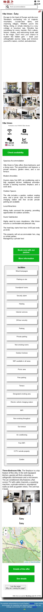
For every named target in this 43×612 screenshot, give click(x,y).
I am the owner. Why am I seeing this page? (15, 587)
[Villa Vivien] (12, 88)
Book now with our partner (26, 251)
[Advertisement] (21, 62)
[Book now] (39, 11)
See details (22, 579)
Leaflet (26, 562)
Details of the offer (21, 569)
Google (32, 603)
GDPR (34, 607)
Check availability (16, 153)
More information (26, 258)
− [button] (6, 533)
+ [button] (6, 530)
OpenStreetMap (35, 562)
